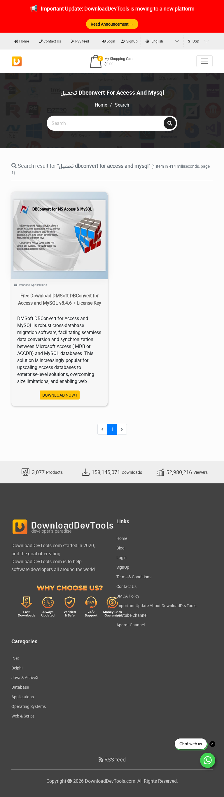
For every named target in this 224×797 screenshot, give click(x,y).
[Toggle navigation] (204, 61)
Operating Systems (28, 706)
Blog (120, 548)
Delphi (16, 668)
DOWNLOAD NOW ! (59, 395)
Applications (39, 285)
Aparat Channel (130, 625)
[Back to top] (208, 781)
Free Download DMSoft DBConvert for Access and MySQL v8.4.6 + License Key (59, 299)
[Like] (65, 228)
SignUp (131, 41)
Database (24, 285)
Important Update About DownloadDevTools (156, 605)
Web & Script (22, 716)
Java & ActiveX (24, 677)
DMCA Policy (127, 596)
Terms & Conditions (133, 576)
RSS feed (81, 41)
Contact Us (52, 41)
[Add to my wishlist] (52, 228)
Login (110, 41)
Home (23, 41)
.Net (15, 658)
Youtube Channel (131, 615)
